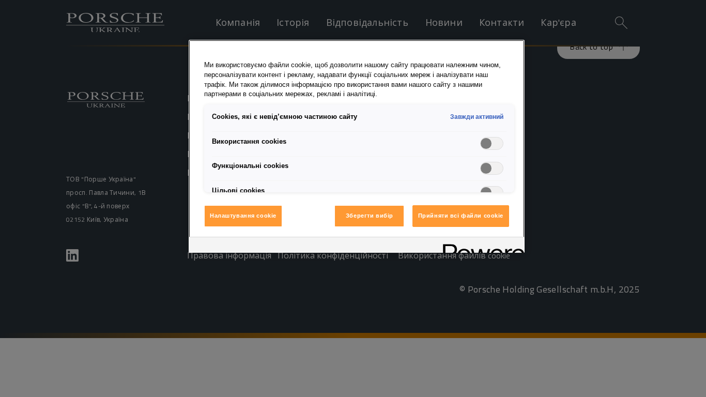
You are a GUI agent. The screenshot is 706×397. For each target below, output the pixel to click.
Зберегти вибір (369, 215)
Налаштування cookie (243, 215)
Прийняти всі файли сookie (460, 215)
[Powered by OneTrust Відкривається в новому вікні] (480, 246)
